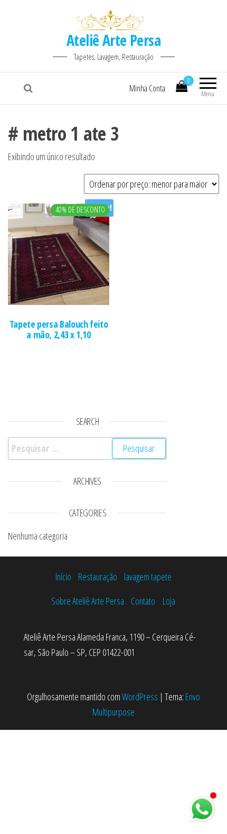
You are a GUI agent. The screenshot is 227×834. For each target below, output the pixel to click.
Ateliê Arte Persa (113, 40)
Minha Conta (147, 88)
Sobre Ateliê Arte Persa (87, 601)
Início (63, 576)
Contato (143, 601)
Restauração (97, 576)
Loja (169, 601)
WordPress (140, 696)
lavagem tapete (148, 576)
